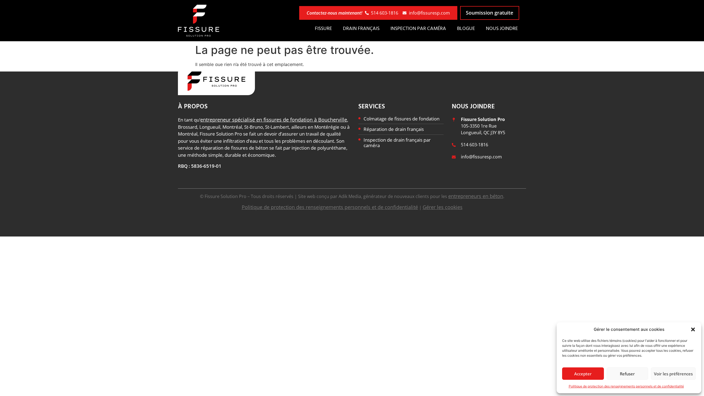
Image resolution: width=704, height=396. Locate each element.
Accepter (583, 373)
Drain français (361, 29)
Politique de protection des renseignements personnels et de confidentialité (626, 386)
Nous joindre (502, 29)
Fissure (323, 29)
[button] (693, 329)
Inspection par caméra (418, 29)
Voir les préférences (673, 373)
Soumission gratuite (489, 12)
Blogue (466, 29)
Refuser (627, 373)
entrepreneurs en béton (475, 196)
